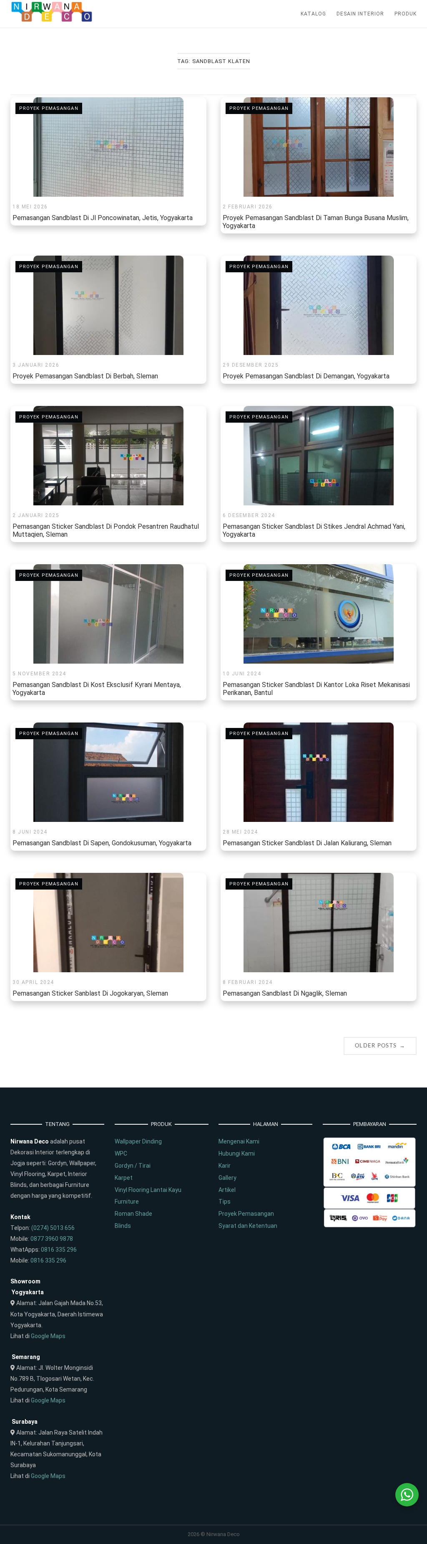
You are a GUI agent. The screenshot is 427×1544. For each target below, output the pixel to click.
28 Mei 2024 (240, 832)
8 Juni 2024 (30, 832)
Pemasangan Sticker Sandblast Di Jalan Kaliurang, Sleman (307, 843)
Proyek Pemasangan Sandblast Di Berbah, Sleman (85, 376)
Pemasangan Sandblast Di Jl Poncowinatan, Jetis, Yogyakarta (103, 218)
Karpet (124, 1177)
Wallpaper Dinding (138, 1141)
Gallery (227, 1177)
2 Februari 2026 (248, 207)
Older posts (380, 1045)
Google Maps (48, 1336)
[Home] (52, 20)
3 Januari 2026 (36, 365)
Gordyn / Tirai (133, 1165)
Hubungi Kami (237, 1153)
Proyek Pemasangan (48, 108)
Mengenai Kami (239, 1141)
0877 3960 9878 (51, 1238)
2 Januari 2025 (36, 515)
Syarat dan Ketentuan (248, 1225)
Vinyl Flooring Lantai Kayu (148, 1190)
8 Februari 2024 (248, 982)
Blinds (123, 1225)
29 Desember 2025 (251, 365)
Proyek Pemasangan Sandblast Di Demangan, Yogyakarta (306, 376)
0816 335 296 (59, 1249)
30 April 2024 (33, 982)
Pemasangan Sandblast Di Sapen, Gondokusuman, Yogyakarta (102, 843)
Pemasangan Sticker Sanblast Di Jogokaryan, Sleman (90, 993)
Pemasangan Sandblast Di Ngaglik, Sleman (285, 993)
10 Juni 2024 (242, 674)
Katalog (313, 14)
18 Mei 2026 (30, 207)
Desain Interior (360, 14)
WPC (121, 1153)
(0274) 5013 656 (53, 1228)
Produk (405, 14)
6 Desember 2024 (249, 515)
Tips (225, 1201)
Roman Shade (133, 1213)
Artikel (227, 1190)
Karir (225, 1165)
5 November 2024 (39, 674)
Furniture (127, 1201)
